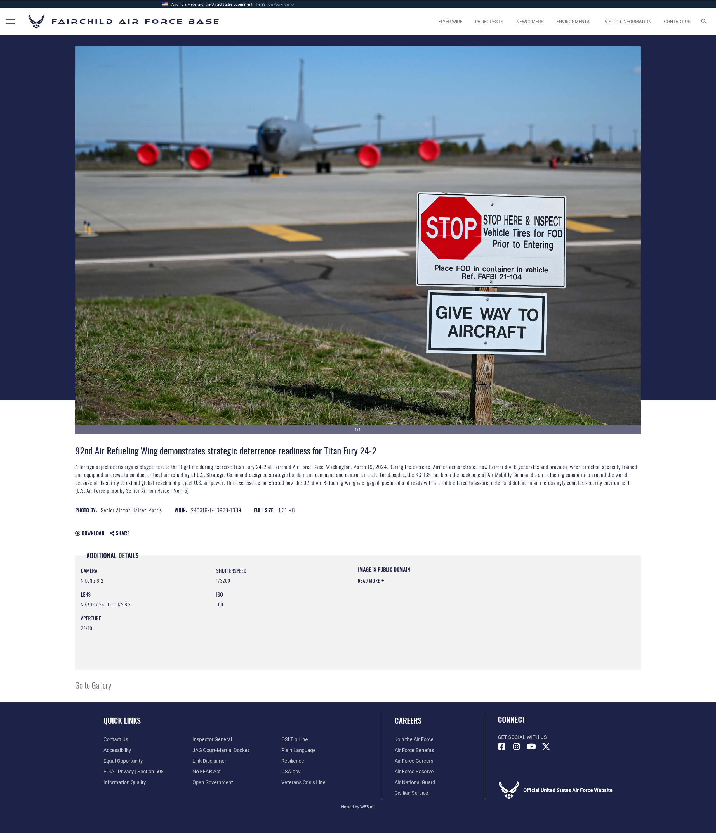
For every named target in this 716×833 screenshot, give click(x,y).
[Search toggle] (704, 22)
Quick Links (122, 720)
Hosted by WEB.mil (358, 807)
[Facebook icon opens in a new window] (502, 746)
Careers (408, 720)
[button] (275, 4)
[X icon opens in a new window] (546, 746)
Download (92, 533)
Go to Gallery (93, 685)
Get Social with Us (522, 737)
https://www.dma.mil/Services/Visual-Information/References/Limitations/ (423, 608)
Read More (369, 580)
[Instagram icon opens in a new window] (516, 746)
